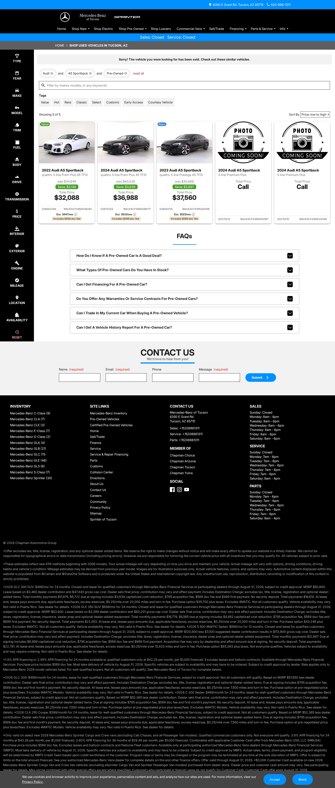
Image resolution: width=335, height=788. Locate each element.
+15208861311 (189, 428)
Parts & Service (262, 29)
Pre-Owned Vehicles (104, 419)
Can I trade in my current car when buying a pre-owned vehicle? (132, 313)
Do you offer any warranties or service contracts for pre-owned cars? (137, 299)
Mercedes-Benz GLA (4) (27, 443)
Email (118, 369)
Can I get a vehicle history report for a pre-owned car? (124, 327)
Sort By (294, 114)
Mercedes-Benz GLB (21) (28, 448)
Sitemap (96, 513)
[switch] (45, 102)
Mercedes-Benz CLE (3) (27, 425)
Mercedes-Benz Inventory (108, 413)
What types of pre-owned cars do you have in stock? (122, 270)
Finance (95, 443)
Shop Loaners (161, 29)
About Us (96, 484)
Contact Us (98, 490)
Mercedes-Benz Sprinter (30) (31, 478)
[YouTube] (186, 489)
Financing (237, 29)
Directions (97, 478)
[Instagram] (179, 489)
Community (98, 502)
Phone (156, 369)
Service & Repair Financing (109, 454)
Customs (96, 466)
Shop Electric (103, 29)
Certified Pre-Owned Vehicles (111, 425)
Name (71, 369)
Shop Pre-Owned (131, 29)
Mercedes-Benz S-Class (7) (30, 472)
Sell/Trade (216, 29)
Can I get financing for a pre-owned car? (111, 284)
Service (95, 448)
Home (61, 29)
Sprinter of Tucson (103, 519)
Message (213, 369)
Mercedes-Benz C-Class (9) (30, 413)
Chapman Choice (182, 455)
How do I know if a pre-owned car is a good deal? (119, 256)
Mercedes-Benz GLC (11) (28, 454)
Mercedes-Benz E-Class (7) (30, 431)
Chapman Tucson (182, 467)
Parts (93, 460)
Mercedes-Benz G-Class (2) (30, 437)
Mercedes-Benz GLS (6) (27, 466)
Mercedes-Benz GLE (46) (28, 460)
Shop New (79, 29)
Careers (95, 496)
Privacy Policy (100, 507)
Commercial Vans (189, 29)
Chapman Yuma (181, 473)
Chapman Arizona (183, 461)
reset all (138, 73)
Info (282, 29)
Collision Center (101, 472)
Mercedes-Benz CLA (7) (27, 419)
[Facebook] (172, 489)
